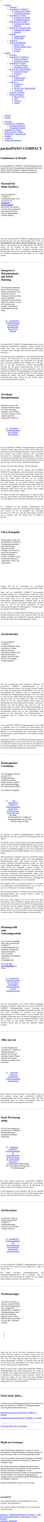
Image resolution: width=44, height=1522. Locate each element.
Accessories (13, 76)
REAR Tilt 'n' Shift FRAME (20, 28)
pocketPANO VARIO (17, 15)
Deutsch (8, 5)
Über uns (17, 49)
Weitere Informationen (17, 43)
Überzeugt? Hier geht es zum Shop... (14, 1426)
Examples (17, 74)
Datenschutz (25, 1517)
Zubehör (12, 34)
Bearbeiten (13, 1521)
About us (17, 101)
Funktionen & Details (22, 11)
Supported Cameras (21, 61)
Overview (13, 55)
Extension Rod (19, 36)
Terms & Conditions (16, 93)
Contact (17, 103)
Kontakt (17, 51)
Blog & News (19, 45)
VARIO (17, 86)
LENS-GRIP (19, 38)
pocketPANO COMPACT (19, 9)
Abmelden (4, 1521)
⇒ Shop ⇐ (13, 41)
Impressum (4, 1515)
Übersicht (13, 7)
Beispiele (17, 26)
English (7, 53)
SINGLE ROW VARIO (18, 22)
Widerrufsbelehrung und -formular (22, 1515)
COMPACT (18, 84)
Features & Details (21, 59)
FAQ (16, 99)
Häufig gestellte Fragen (22, 47)
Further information (16, 95)
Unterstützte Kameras (22, 13)
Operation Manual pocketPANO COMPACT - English (21, 1418)
